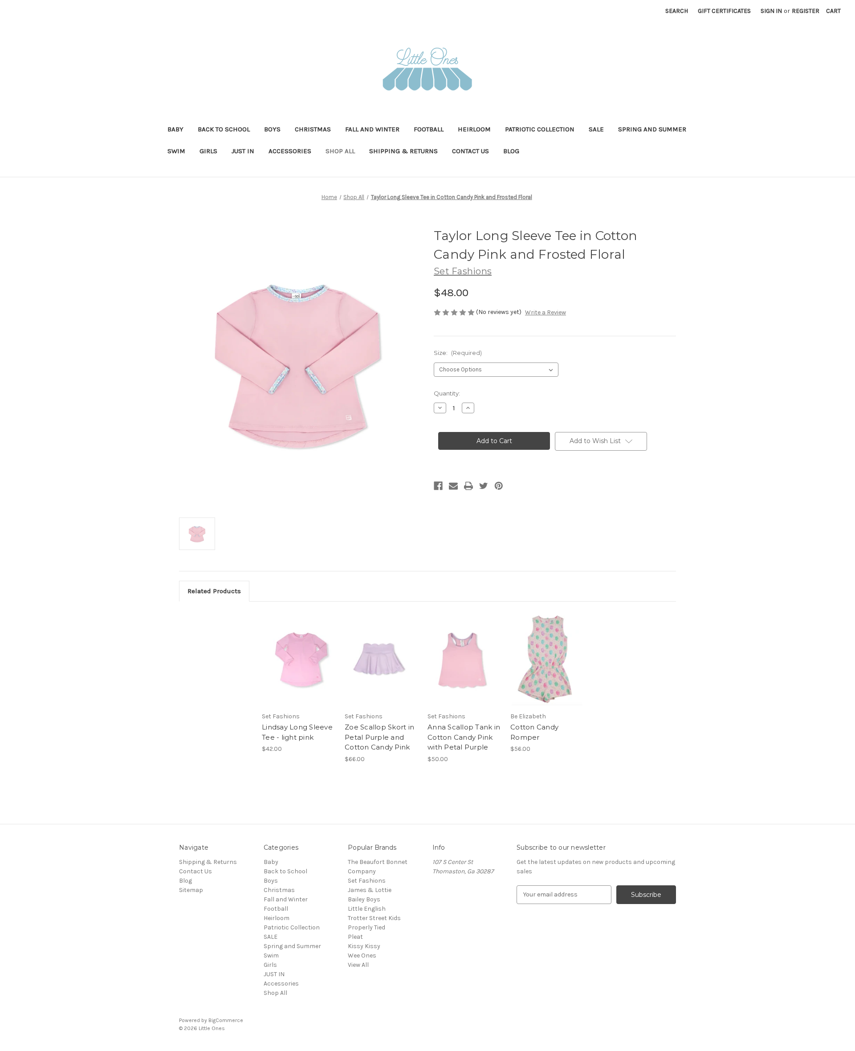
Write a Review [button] (545, 312)
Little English (367, 908)
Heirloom (474, 129)
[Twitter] (483, 486)
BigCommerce (225, 1020)
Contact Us (470, 151)
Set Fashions (367, 880)
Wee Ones (362, 955)
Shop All (340, 151)
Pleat (355, 937)
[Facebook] (438, 486)
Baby (175, 129)
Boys (272, 129)
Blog (511, 151)
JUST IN (243, 151)
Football (429, 129)
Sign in (771, 11)
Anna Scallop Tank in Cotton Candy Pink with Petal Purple (464, 737)
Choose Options (298, 666)
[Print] (468, 486)
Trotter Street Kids (374, 918)
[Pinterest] (498, 486)
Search (676, 11)
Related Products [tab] (214, 591)
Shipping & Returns (403, 151)
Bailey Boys (364, 899)
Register (805, 11)
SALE (596, 129)
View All (358, 965)
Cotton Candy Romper (534, 732)
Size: (458, 352)
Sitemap (191, 890)
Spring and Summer (652, 129)
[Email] (453, 486)
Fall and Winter (372, 129)
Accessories (290, 151)
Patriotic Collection (539, 129)
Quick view (291, 651)
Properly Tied (366, 927)
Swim (176, 151)
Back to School (224, 129)
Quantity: (447, 393)
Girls (208, 151)
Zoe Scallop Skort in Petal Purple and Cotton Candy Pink (379, 737)
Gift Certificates (724, 11)
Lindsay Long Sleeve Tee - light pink (297, 732)
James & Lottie (369, 890)
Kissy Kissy (364, 946)
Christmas (313, 129)
